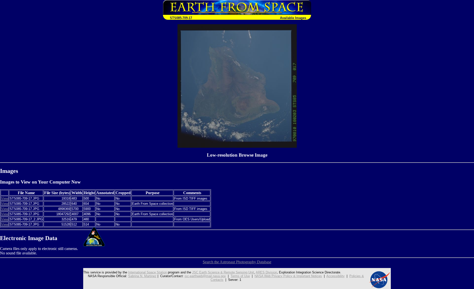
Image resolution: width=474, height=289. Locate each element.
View (4, 198)
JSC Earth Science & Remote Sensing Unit (223, 272)
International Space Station (147, 272)
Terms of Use (240, 276)
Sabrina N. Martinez (142, 276)
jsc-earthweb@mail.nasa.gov (205, 276)
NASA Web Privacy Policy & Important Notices (288, 276)
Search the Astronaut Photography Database (237, 262)
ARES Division (266, 272)
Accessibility (335, 276)
